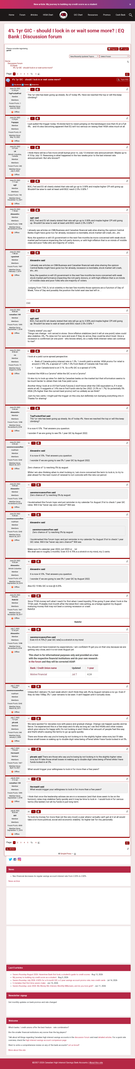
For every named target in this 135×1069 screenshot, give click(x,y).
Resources (93, 15)
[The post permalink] (32, 89)
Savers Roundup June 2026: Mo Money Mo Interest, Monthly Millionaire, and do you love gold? (53, 986)
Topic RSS (124, 80)
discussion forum (82, 1037)
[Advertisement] (68, 906)
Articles (34, 15)
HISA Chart (48, 15)
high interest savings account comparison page (46, 1040)
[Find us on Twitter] (10, 859)
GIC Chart (78, 15)
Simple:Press (65, 854)
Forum (22, 15)
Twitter (26, 85)
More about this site (17, 1050)
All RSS (12, 849)
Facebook (17, 85)
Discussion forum (15, 63)
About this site (96, 1062)
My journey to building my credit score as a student (34, 977)
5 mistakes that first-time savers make (29, 983)
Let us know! (73, 1045)
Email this (35, 85)
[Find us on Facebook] (15, 859)
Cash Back (120, 15)
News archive (14, 881)
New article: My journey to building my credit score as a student (65, 4)
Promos (106, 15)
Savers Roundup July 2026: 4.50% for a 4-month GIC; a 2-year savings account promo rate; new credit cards (59, 980)
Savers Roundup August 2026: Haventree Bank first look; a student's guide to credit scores (51, 974)
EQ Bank (13, 66)
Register (114, 49)
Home (11, 15)
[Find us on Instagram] (19, 859)
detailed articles (105, 1037)
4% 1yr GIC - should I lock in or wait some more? (33, 68)
